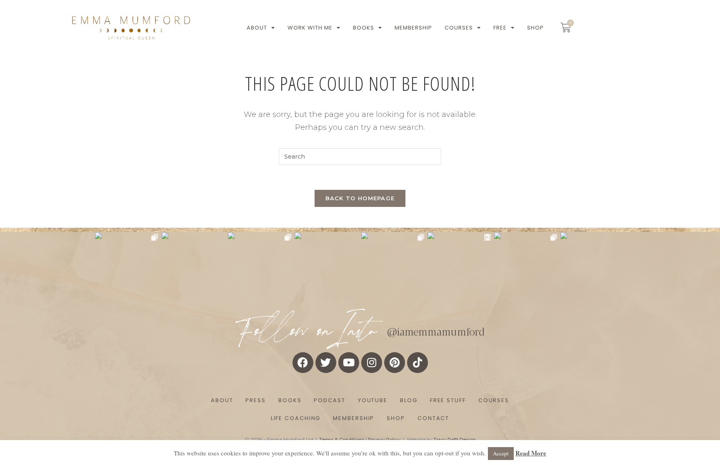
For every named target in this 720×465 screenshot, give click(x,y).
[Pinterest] (394, 362)
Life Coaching (296, 418)
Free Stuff (448, 400)
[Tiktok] (417, 362)
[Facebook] (302, 362)
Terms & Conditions (341, 440)
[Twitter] (325, 362)
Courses (459, 28)
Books (363, 28)
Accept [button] (501, 453)
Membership (413, 28)
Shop (535, 28)
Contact (433, 418)
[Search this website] (360, 156)
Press (255, 400)
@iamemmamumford (436, 330)
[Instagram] (371, 362)
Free (500, 28)
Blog (409, 400)
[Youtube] (348, 362)
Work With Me (310, 28)
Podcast (329, 400)
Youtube (373, 400)
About (257, 28)
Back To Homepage (360, 198)
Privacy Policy (384, 440)
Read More (530, 453)
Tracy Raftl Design (454, 440)
